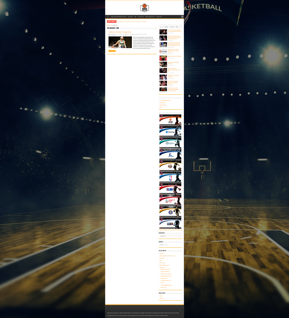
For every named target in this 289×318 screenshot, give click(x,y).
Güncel (161, 26)
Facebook (161, 298)
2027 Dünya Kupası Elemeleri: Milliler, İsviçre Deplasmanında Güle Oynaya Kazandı (174, 37)
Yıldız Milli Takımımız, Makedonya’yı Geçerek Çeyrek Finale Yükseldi (131, 21)
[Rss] (180, 310)
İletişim (160, 107)
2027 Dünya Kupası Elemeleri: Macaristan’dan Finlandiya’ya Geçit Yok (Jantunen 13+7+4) (174, 44)
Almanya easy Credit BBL (166, 273)
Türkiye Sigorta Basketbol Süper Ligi (118, 16)
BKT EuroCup (141, 16)
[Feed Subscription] (156, 28)
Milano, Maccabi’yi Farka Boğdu (174, 56)
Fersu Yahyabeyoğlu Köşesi (165, 100)
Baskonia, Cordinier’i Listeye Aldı (120, 32)
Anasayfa (108, 16)
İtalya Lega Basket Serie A (166, 276)
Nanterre (145, 34)
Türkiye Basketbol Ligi (165, 269)
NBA (135, 16)
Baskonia (128, 34)
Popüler (166, 26)
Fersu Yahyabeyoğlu (113, 34)
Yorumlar (172, 26)
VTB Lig (162, 282)
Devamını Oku (112, 51)
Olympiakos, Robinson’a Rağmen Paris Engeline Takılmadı (173, 83)
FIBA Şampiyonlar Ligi (150, 16)
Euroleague (130, 16)
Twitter (161, 296)
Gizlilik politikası (162, 105)
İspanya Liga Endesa (139, 34)
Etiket (177, 26)
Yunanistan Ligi (164, 278)
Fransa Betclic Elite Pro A (166, 280)
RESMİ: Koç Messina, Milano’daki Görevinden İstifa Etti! (174, 70)
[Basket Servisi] (144, 7)
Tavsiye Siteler (162, 102)
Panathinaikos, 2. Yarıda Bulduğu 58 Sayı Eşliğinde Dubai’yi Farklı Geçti (173, 89)
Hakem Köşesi (163, 287)
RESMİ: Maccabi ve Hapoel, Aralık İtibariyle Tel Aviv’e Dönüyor (173, 51)
